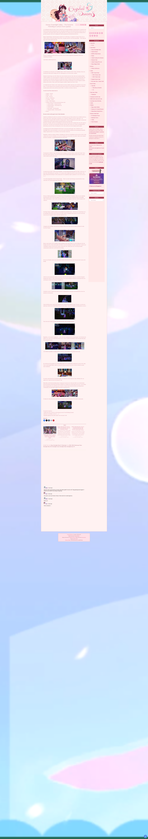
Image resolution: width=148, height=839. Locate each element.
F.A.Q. (92, 45)
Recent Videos (93, 83)
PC (61, 445)
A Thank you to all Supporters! (95, 186)
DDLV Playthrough (75, 445)
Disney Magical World (95, 64)
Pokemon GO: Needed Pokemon (97, 109)
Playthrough (64, 445)
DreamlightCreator (70, 446)
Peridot (92, 55)
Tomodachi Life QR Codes (95, 96)
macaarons (84, 537)
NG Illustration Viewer (95, 115)
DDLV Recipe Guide (96, 74)
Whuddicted (93, 94)
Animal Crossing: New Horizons (97, 57)
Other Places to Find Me (97, 87)
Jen (45, 445)
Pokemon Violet (94, 59)
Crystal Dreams (70, 534)
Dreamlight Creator (55, 446)
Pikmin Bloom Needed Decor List (97, 111)
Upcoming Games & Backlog (95, 100)
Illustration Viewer (94, 117)
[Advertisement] (96, 242)
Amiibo (91, 102)
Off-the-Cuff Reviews (95, 68)
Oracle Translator (94, 121)
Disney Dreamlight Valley (55, 445)
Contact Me (92, 43)
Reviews (91, 66)
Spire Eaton (76, 538)
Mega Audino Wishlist (95, 107)
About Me (93, 85)
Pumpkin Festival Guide (95, 79)
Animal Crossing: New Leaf (96, 61)
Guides (91, 70)
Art (93, 89)
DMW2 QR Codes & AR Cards (96, 98)
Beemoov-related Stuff (94, 113)
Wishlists (91, 105)
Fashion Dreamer (94, 51)
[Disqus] (64, 468)
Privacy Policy (68, 540)
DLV (51, 446)
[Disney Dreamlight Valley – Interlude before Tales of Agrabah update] (64, 432)
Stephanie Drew (72, 537)
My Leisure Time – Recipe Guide (97, 81)
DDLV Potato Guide (96, 76)
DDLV (70, 445)
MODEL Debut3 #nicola (96, 53)
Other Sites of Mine (93, 92)
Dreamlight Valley (63, 446)
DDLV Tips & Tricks (95, 72)
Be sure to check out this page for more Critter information (54, 114)
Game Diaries (92, 47)
